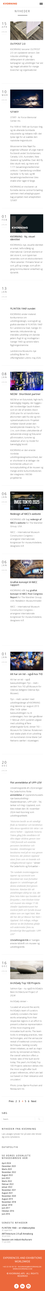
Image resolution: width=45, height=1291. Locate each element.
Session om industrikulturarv (17, 1239)
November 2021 (9, 1190)
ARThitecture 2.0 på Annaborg (17, 1233)
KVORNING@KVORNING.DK (29, 1266)
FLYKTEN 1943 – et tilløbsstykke (18, 1227)
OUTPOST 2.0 (17, 43)
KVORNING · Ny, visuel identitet (22, 238)
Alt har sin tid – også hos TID (26, 674)
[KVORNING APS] (10, 3)
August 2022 (7, 1175)
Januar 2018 (7, 1205)
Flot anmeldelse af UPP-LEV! (26, 782)
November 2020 (9, 1196)
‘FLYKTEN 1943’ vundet (22, 308)
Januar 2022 (7, 1187)
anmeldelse (16, 794)
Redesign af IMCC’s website (25, 513)
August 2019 (7, 1199)
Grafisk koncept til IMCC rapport (23, 583)
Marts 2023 (7, 1169)
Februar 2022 (8, 1184)
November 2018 (9, 1202)
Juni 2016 (6, 1214)
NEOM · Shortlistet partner (25, 394)
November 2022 (9, 1172)
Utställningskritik (19, 940)
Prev (11, 1101)
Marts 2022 (7, 1181)
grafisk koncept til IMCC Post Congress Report (26, 594)
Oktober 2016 (8, 1211)
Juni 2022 (6, 1178)
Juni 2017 (6, 1208)
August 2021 (7, 1193)
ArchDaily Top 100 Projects (25, 983)
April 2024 (6, 1163)
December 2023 (9, 1166)
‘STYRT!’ (14, 111)
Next (33, 1101)
